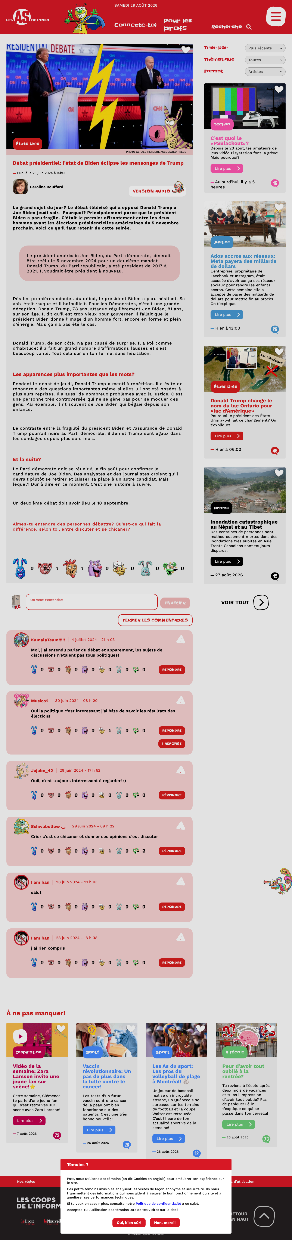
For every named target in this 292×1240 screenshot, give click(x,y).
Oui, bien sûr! (129, 1222)
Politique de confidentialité (158, 1204)
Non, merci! (164, 1222)
